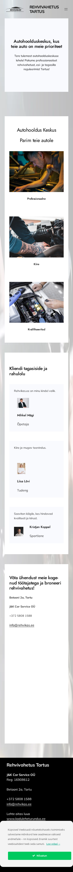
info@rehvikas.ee (21, 625)
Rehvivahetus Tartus (44, 9)
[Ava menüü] (66, 9)
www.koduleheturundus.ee (26, 819)
